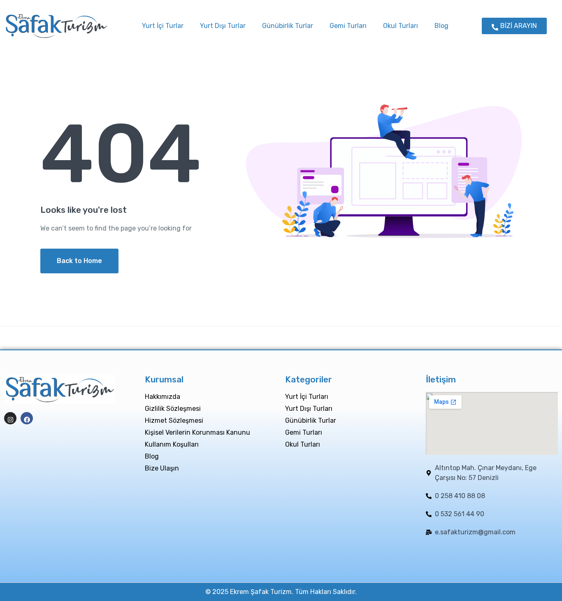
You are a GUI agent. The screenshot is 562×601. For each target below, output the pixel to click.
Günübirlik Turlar (287, 26)
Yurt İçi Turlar (162, 26)
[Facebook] (27, 418)
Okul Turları (400, 26)
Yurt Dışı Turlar (223, 26)
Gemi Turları (348, 26)
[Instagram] (10, 418)
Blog (441, 26)
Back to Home (79, 261)
